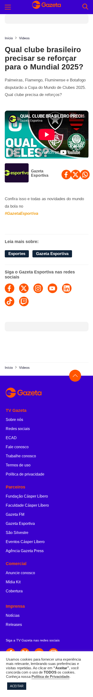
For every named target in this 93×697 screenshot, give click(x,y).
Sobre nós (14, 420)
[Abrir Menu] (8, 7)
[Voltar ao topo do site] (75, 376)
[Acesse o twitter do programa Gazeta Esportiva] (24, 288)
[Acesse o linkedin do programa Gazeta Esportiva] (67, 288)
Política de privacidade (25, 474)
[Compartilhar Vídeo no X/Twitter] (75, 174)
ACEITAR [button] (16, 686)
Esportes (16, 253)
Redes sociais (18, 429)
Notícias (13, 615)
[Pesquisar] (85, 7)
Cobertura (14, 591)
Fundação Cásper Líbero (27, 496)
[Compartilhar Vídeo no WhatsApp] (85, 174)
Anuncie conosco (20, 573)
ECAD (11, 438)
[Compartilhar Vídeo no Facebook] (66, 174)
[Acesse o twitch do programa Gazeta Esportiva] (24, 301)
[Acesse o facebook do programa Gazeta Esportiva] (9, 288)
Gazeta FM (15, 514)
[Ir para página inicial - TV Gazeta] (46, 7)
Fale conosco (17, 447)
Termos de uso (18, 465)
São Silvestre (17, 533)
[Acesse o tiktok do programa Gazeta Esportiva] (9, 301)
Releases (14, 625)
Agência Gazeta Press (25, 551)
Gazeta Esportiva (39, 173)
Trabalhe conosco (21, 456)
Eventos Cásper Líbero (25, 542)
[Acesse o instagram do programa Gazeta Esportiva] (38, 288)
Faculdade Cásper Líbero (27, 505)
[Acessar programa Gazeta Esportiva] (17, 173)
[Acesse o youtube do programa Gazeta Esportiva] (52, 288)
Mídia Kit (13, 582)
